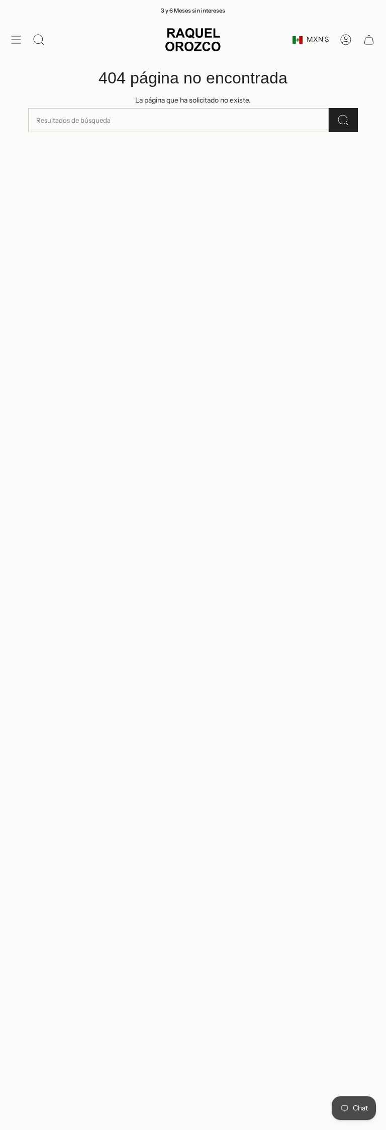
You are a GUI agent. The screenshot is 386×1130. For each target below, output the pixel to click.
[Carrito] (368, 39)
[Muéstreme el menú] (16, 39)
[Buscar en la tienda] (343, 120)
